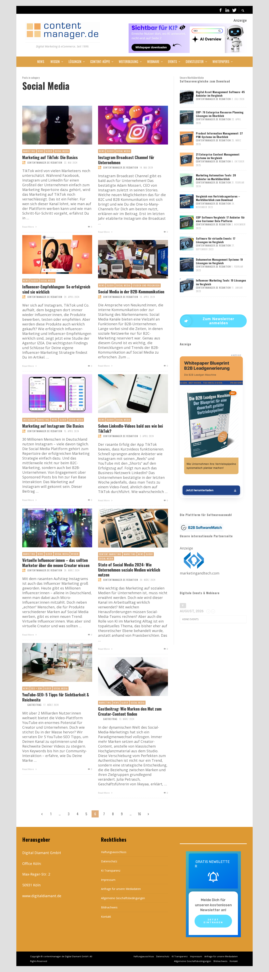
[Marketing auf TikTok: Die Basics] (51, 125)
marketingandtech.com (199, 573)
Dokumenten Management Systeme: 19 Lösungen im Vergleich (219, 261)
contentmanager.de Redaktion (44, 162)
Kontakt (106, 916)
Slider (48, 151)
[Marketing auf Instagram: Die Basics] (51, 394)
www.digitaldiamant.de (41, 895)
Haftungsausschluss (113, 852)
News (40, 151)
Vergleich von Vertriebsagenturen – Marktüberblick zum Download (218, 198)
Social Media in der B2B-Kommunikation (131, 291)
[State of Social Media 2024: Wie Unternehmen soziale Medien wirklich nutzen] (127, 528)
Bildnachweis (109, 907)
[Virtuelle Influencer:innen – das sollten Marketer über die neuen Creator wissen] (51, 528)
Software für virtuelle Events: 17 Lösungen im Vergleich (215, 240)
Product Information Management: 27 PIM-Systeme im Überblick (219, 135)
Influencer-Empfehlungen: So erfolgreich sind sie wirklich (56, 289)
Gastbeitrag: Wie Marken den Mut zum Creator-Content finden (129, 711)
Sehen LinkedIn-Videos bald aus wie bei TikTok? (130, 428)
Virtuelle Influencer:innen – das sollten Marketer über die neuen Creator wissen (55, 562)
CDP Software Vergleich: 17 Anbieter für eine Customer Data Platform (220, 219)
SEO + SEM (36, 688)
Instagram (29, 419)
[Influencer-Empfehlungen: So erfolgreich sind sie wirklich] (51, 254)
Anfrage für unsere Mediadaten (121, 889)
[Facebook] (221, 10)
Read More (28, 226)
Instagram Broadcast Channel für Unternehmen (126, 160)
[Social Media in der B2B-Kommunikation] (127, 259)
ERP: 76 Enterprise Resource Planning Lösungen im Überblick (219, 114)
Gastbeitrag (34, 704)
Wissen (75, 554)
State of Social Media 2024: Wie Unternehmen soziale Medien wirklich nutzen (129, 569)
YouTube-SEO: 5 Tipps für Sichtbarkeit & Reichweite (55, 697)
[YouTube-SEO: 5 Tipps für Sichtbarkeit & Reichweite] (51, 662)
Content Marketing (110, 554)
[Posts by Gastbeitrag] (23, 704)
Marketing (29, 151)
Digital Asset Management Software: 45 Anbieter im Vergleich (220, 93)
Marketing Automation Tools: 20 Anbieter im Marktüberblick (216, 177)
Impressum (108, 880)
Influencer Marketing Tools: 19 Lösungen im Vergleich (221, 282)
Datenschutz (109, 861)
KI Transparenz (110, 870)
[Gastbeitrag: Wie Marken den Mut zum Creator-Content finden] (127, 677)
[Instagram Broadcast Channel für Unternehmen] (127, 125)
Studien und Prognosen (146, 285)
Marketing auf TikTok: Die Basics (50, 157)
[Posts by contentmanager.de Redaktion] (23, 162)
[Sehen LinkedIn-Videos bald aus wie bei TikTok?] (127, 394)
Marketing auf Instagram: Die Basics (53, 425)
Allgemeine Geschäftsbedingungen (123, 898)
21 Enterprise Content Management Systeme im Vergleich (217, 156)
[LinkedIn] (227, 10)
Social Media (62, 151)
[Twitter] (234, 10)
